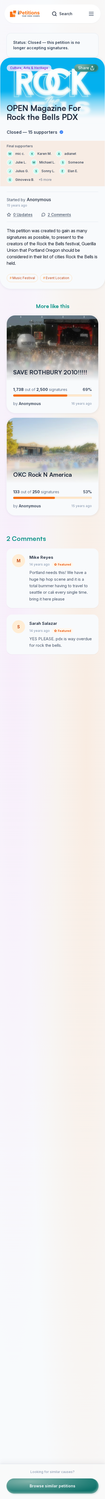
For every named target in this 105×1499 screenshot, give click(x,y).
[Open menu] (91, 14)
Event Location (56, 278)
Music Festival (22, 278)
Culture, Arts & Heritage (29, 68)
